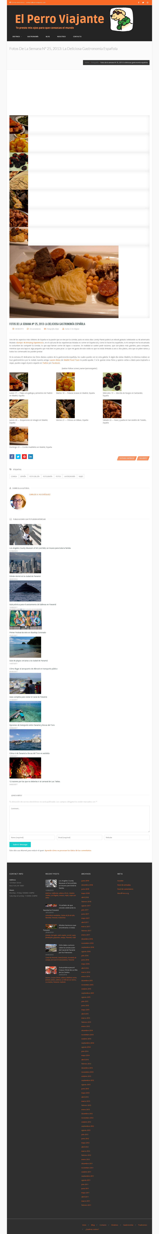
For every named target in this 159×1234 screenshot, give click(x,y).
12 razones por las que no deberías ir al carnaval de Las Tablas (34, 781)
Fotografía (50, 329)
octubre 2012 (86, 1122)
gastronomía (69, 476)
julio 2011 (84, 1184)
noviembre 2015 (87, 985)
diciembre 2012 (87, 1113)
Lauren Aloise (54, 360)
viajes (81, 476)
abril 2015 (85, 1014)
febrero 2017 (86, 930)
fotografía (47, 476)
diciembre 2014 (87, 1030)
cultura (61, 893)
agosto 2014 (85, 1047)
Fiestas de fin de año (68, 915)
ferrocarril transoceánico (59, 960)
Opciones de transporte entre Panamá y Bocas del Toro (32, 725)
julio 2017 (84, 910)
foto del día (35, 476)
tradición (63, 982)
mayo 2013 (85, 1093)
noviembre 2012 (87, 1118)
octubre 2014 (86, 1039)
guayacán (56, 937)
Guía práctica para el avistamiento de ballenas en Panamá (32, 604)
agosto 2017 (85, 906)
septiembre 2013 (87, 1080)
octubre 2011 (86, 1172)
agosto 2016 (85, 951)
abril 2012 (85, 1147)
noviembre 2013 (87, 1072)
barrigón (54, 935)
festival (47, 980)
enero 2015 (85, 1026)
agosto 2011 (85, 1180)
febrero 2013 (86, 1105)
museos (61, 895)
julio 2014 (84, 1051)
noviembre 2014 (87, 1035)
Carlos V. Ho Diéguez (39, 494)
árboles (47, 935)
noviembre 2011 (87, 1168)
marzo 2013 (85, 1101)
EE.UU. (66, 893)
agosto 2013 (85, 1084)
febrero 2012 (86, 1155)
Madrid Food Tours (72, 360)
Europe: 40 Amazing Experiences (30, 342)
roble (74, 937)
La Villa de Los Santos (69, 980)
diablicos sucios (71, 978)
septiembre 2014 (87, 1043)
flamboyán (49, 937)
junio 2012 (85, 1138)
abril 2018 (85, 897)
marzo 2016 (85, 972)
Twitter (45, 363)
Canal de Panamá (51, 958)
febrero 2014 (86, 1064)
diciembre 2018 (87, 885)
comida (14, 476)
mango (63, 937)
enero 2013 (85, 1109)
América (48, 893)
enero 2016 (85, 976)
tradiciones (61, 918)
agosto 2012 (85, 1130)
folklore (58, 980)
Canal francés (62, 958)
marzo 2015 (85, 1018)
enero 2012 (85, 1159)
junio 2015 (85, 1005)
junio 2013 (85, 1089)
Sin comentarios (35, 329)
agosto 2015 (85, 997)
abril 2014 (85, 1059)
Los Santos (49, 982)
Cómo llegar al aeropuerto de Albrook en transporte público (33, 669)
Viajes (57, 329)
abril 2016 (85, 968)
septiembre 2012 (87, 1126)
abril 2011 (85, 1197)
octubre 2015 (86, 989)
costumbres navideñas (52, 915)
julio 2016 (84, 955)
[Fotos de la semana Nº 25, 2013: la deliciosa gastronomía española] (79, 124)
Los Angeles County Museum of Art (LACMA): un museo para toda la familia (40, 548)
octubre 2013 (86, 1076)
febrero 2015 (86, 1022)
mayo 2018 (85, 893)
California (55, 893)
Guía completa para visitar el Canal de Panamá (28, 697)
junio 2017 (85, 914)
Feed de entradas (124, 885)
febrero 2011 (86, 1205)
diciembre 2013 (87, 1068)
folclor (53, 980)
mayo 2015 (85, 1010)
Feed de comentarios (125, 889)
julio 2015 (84, 1001)
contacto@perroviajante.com (35, 2)
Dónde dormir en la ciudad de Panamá (24, 576)
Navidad (48, 918)
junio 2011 (85, 1188)
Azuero (47, 978)
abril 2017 (85, 922)
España (23, 476)
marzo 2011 (85, 1201)
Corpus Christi (55, 978)
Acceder (120, 881)
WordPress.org (123, 893)
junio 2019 (85, 881)
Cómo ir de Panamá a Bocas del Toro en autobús (29, 753)
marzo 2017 (85, 926)
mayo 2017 (85, 918)
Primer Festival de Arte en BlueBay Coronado (27, 632)
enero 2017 (85, 935)
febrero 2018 (86, 901)
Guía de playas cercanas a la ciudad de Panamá (28, 660)
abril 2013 (85, 1097)
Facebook (56, 363)
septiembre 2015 (87, 993)
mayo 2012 (85, 1143)
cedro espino (62, 935)
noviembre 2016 (87, 943)
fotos (58, 476)
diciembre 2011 (87, 1163)
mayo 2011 (85, 1193)
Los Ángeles (54, 895)
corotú (69, 935)
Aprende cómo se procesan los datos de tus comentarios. (68, 850)
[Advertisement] (79, 88)
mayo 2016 (85, 964)
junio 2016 (85, 960)
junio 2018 (85, 889)
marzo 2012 (85, 1151)
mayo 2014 (85, 1055)
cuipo (74, 935)
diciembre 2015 (87, 980)
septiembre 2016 (87, 947)
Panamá (54, 918)
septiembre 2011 (87, 1176)
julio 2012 (84, 1134)
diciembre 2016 (87, 939)
